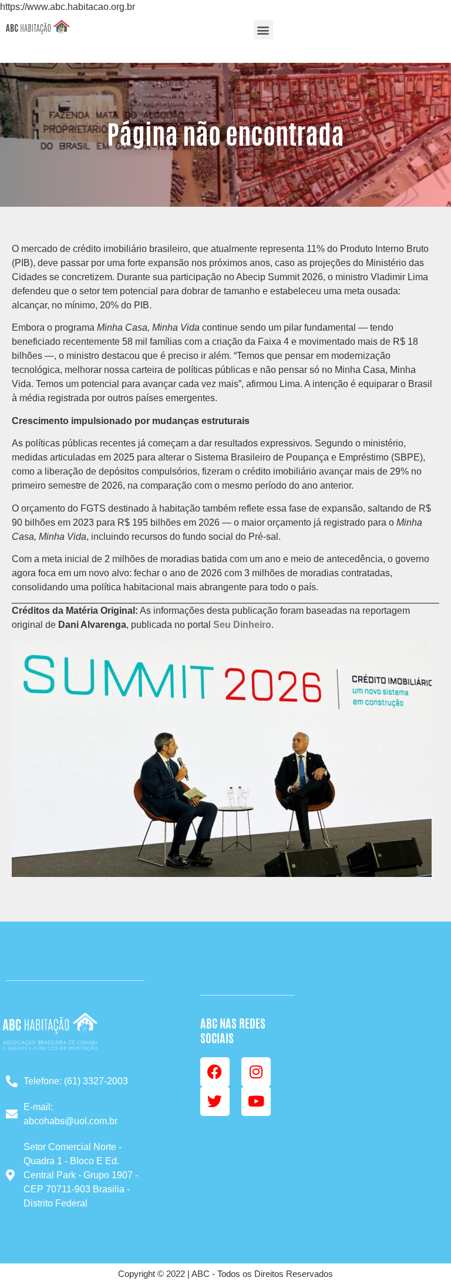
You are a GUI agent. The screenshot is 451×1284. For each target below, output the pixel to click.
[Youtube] (256, 1101)
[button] (263, 29)
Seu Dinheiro (242, 625)
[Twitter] (215, 1101)
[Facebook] (215, 1072)
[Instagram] (256, 1072)
